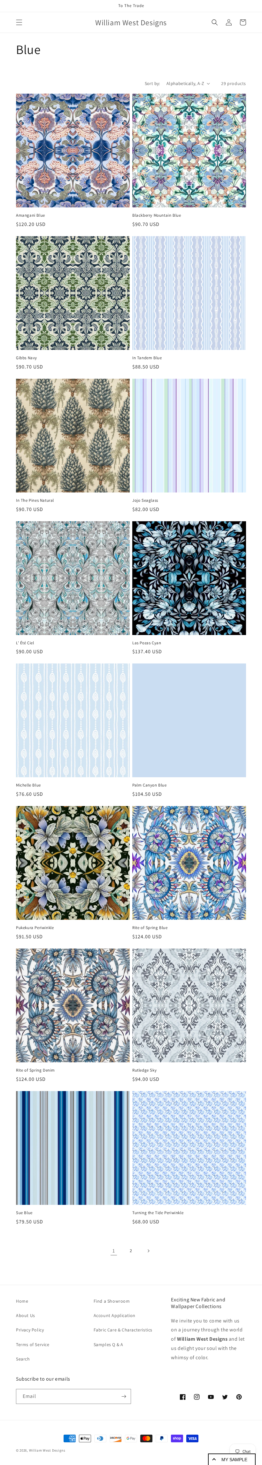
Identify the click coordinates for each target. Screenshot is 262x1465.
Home (22, 1301)
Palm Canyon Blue (149, 785)
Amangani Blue (30, 215)
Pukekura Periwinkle (35, 927)
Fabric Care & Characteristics (123, 1330)
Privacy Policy (30, 1330)
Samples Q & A (108, 1344)
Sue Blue (24, 1212)
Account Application (114, 1315)
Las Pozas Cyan (146, 643)
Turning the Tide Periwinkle (157, 1212)
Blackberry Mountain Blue (156, 215)
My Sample (234, 1459)
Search (23, 1359)
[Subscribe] (124, 1396)
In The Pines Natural (35, 500)
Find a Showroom (112, 1301)
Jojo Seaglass (145, 500)
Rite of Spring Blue (149, 927)
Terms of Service (33, 1344)
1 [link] (113, 1250)
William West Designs (47, 1450)
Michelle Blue (28, 785)
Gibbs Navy (26, 357)
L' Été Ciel (25, 643)
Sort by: (152, 83)
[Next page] (148, 1251)
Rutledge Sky (144, 1070)
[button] (19, 22)
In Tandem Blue (147, 357)
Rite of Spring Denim (35, 1070)
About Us (25, 1315)
